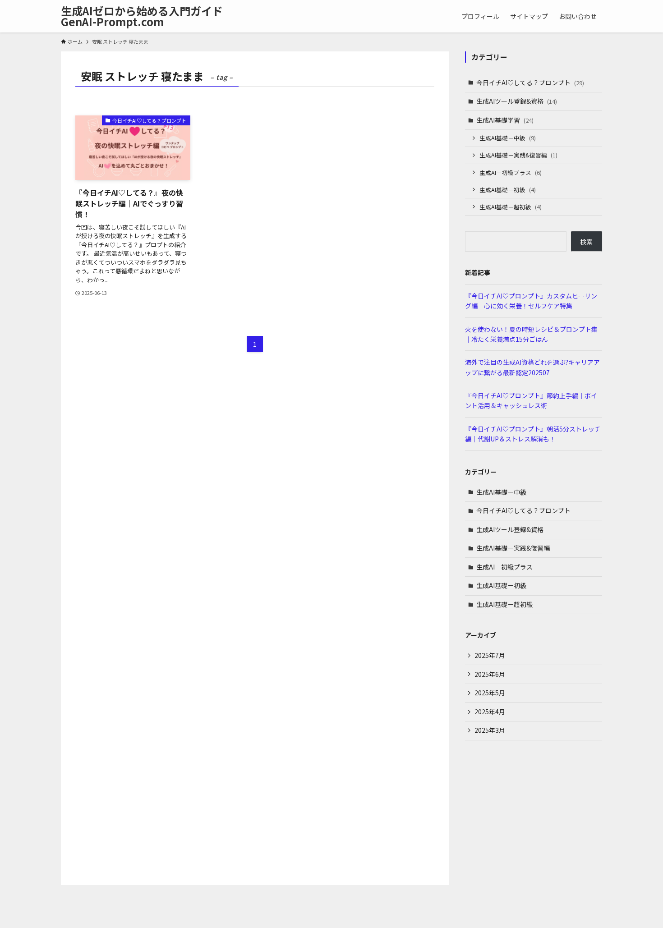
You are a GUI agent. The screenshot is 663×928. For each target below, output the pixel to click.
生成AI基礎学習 (505, 119)
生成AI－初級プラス (510, 172)
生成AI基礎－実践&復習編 (518, 155)
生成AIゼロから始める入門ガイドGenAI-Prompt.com (142, 16)
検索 (586, 241)
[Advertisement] (533, 812)
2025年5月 (489, 692)
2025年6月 (489, 674)
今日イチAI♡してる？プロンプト (530, 82)
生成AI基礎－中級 (507, 137)
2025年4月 (489, 711)
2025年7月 (489, 655)
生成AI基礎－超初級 (510, 206)
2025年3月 (489, 730)
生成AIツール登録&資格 (516, 101)
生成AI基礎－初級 (507, 189)
